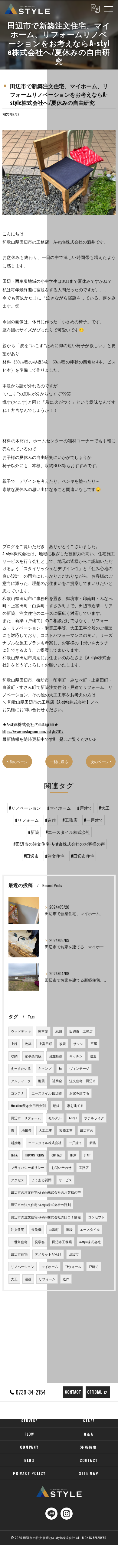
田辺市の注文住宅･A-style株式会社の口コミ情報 (46, 1216)
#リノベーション (25, 808)
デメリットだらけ (48, 1254)
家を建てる (75, 1105)
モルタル (54, 1117)
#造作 (50, 820)
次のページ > (100, 761)
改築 (28, 1043)
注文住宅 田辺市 (82, 1080)
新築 (92, 1142)
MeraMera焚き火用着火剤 (28, 1105)
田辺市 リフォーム (26, 1117)
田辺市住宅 (19, 1254)
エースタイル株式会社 (44, 1142)
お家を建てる (79, 1093)
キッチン (76, 1055)
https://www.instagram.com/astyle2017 (33, 731)
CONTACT (57, 1155)
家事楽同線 (33, 1055)
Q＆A (14, 1155)
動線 (56, 1105)
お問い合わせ (61, 1167)
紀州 (58, 1031)
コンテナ (17, 1093)
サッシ (78, 1043)
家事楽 (43, 1031)
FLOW (73, 1155)
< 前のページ (17, 761)
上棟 (14, 1043)
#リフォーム (27, 820)
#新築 (33, 832)
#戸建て (84, 808)
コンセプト (96, 1216)
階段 (69, 1229)
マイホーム (49, 1266)
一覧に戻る (59, 761)
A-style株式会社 (90, 1241)
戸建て (94, 1266)
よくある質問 (41, 1179)
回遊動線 (55, 1055)
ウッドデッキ (21, 1031)
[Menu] (108, 8)
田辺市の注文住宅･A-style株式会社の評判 (41, 1204)
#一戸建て (93, 820)
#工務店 (69, 820)
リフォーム (47, 1278)
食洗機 (36, 1229)
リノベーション (22, 1266)
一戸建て (75, 1142)
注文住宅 (17, 1229)
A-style (73, 1117)
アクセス (17, 1179)
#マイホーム (59, 808)
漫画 (28, 1278)
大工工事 (45, 1130)
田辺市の (86, 1130)
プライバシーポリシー (27, 1167)
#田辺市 (31, 856)
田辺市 (74, 1254)
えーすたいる (21, 1068)
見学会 (40, 1241)
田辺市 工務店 (81, 1031)
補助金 (57, 1080)
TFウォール (73, 1266)
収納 (14, 1055)
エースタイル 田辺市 (46, 1093)
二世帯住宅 (19, 1241)
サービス (65, 1179)
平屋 (93, 1043)
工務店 (84, 1167)
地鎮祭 (26, 1130)
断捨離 (16, 1142)
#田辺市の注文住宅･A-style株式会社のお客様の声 (59, 844)
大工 (14, 1278)
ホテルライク (94, 1117)
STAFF (87, 1155)
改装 (62, 1043)
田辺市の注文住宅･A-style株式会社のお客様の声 (46, 1192)
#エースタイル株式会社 (67, 832)
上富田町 (45, 1043)
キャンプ (44, 1068)
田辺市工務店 (62, 1241)
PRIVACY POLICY (34, 1155)
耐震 (41, 1080)
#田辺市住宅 (82, 856)
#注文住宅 (54, 856)
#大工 (104, 808)
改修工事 (66, 1130)
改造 (93, 1055)
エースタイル (90, 1229)
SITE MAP (88, 1473)
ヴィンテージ (79, 1068)
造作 (66, 1278)
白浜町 (54, 1229)
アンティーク (21, 1080)
